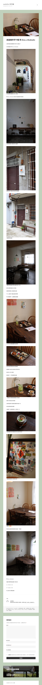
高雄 (24, 608)
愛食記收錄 (21, 608)
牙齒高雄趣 (30, 609)
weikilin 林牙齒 (8, 4)
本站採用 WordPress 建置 (10, 682)
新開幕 (28, 608)
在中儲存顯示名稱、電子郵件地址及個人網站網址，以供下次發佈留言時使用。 (21, 654)
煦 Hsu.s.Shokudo (18, 609)
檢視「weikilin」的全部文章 (29, 602)
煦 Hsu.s (12, 609)
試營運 (34, 609)
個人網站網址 (8, 649)
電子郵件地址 (9, 645)
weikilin (16, 608)
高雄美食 (10, 610)
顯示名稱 (8, 640)
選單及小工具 (37, 4)
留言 (7, 625)
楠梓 (30, 608)
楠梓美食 (9, 609)
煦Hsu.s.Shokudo (25, 609)
